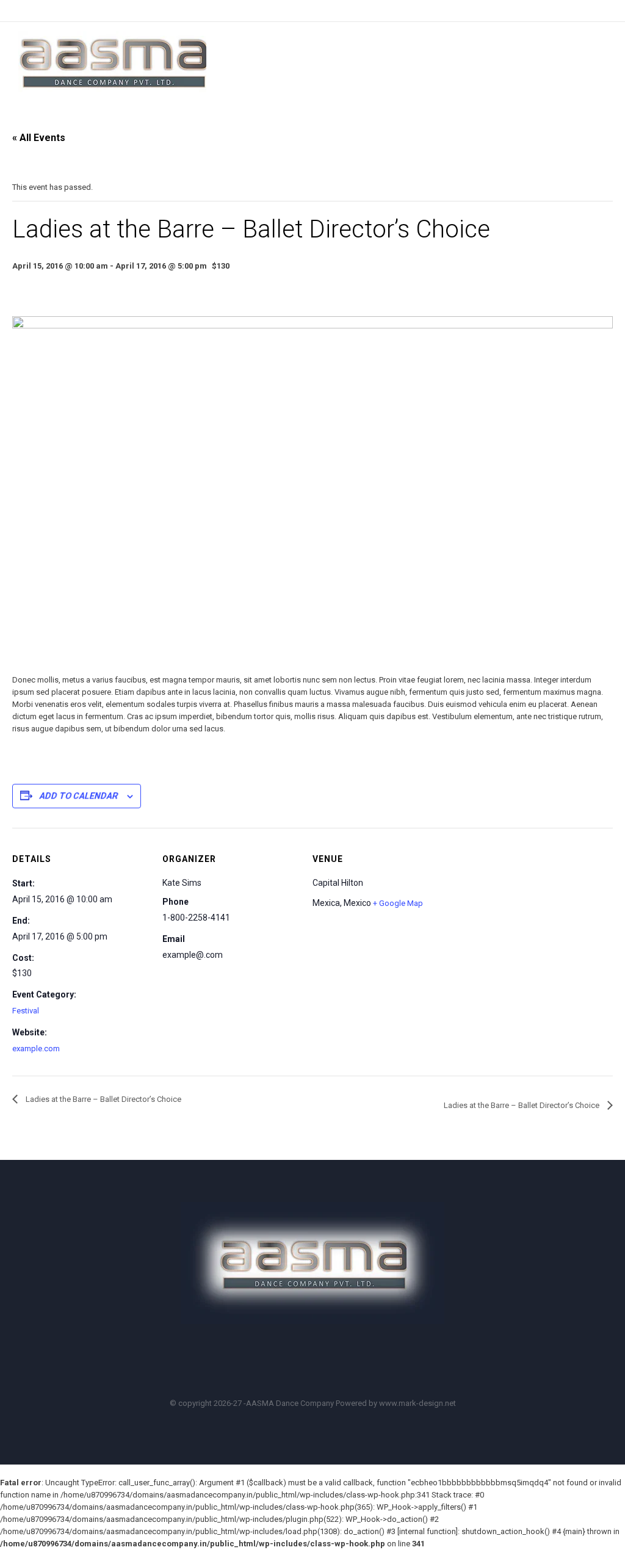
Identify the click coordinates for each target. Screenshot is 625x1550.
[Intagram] (350, 1362)
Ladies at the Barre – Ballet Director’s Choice (102, 1099)
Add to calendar (78, 796)
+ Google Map (398, 903)
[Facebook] (280, 1362)
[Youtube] (315, 1362)
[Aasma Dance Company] (112, 61)
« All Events (38, 137)
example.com (36, 1048)
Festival (25, 1010)
